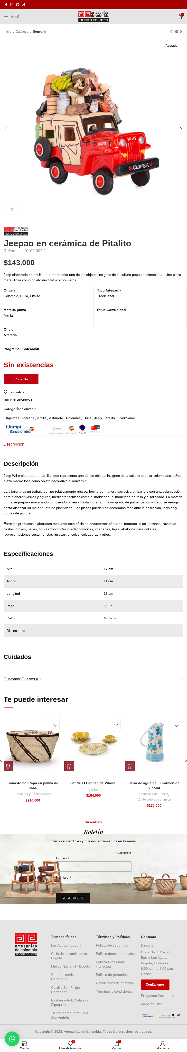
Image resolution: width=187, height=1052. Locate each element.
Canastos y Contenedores (33, 794)
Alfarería (28, 418)
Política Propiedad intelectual (110, 964)
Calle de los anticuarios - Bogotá (70, 956)
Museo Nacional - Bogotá (70, 966)
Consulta (21, 379)
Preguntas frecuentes (157, 996)
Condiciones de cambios (115, 983)
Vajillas (93, 789)
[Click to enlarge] (12, 210)
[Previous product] (171, 31)
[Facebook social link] (6, 4)
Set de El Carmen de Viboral (93, 783)
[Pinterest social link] (18, 4)
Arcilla (42, 418)
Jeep (98, 418)
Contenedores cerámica (154, 799)
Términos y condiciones (114, 991)
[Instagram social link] (12, 4)
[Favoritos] (55, 725)
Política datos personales (115, 954)
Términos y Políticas (113, 937)
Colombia (73, 418)
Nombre (63, 877)
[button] (8, 766)
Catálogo (22, 31)
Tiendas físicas (63, 937)
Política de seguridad (112, 945)
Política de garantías (112, 975)
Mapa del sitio (151, 1004)
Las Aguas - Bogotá (66, 945)
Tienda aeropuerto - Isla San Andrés (69, 1015)
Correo (63, 858)
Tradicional (126, 418)
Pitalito (110, 418)
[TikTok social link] (24, 4)
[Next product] (180, 31)
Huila (87, 418)
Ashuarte (56, 418)
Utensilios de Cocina (153, 794)
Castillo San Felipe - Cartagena (66, 990)
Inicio (8, 31)
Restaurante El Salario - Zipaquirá (69, 1002)
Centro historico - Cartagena (64, 977)
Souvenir (40, 31)
